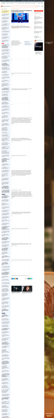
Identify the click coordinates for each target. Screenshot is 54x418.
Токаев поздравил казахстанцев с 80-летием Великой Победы (28, 44)
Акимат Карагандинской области (21, 25)
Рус (39, 3)
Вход (42, 3)
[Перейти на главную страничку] (1, 0)
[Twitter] (14, 278)
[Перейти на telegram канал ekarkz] (35, 0)
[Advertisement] (23, 34)
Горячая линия (4, 0)
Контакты (10, 0)
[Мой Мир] (17, 278)
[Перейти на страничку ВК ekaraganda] (31, 0)
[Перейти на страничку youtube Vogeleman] (34, 0)
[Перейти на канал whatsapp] (36, 0)
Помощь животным (27, 3)
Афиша (7, 3)
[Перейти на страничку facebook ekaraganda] (32, 0)
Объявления (19, 3)
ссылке (29, 275)
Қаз (38, 3)
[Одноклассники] (15, 278)
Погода (23, 3)
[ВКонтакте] (12, 278)
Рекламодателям (14, 0)
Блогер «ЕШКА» (11, 3)
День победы (15, 3)
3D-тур (32, 3)
